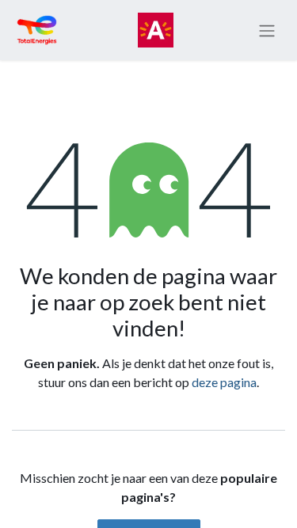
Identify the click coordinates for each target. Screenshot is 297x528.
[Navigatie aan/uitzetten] (267, 30)
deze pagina (224, 381)
